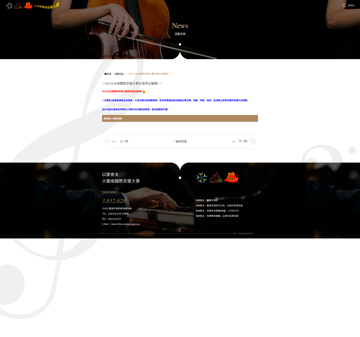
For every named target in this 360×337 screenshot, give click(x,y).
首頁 (109, 73)
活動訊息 (119, 73)
